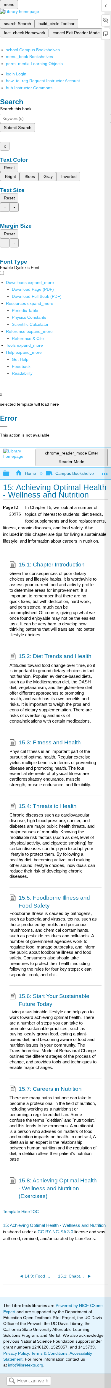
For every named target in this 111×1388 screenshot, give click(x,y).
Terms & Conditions (49, 1353)
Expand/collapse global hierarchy (10, 473)
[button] (21, 366)
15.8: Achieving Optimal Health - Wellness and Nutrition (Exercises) (58, 1188)
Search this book (15, 108)
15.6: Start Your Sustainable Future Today (54, 1000)
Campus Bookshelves (75, 473)
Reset (9, 167)
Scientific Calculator (30, 324)
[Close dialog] (3, 426)
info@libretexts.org (25, 1365)
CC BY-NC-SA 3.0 (55, 1231)
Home (30, 473)
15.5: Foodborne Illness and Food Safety (54, 901)
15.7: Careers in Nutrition (50, 1089)
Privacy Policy (16, 1353)
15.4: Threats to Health (48, 806)
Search (12, 1381)
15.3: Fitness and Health (50, 742)
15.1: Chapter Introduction (52, 564)
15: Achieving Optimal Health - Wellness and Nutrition (54, 1225)
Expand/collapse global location (105, 471)
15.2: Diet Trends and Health (55, 656)
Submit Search (17, 127)
